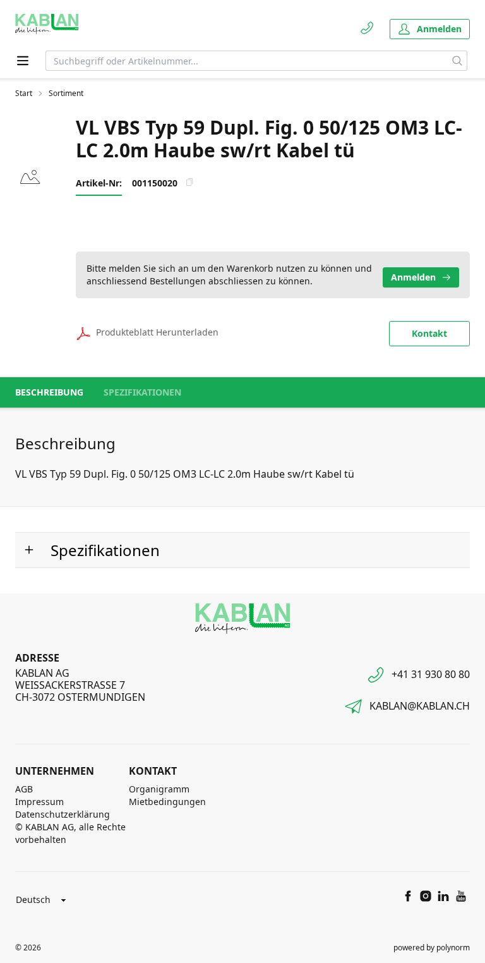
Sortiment (66, 93)
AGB (24, 789)
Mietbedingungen (167, 802)
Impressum (39, 802)
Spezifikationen (142, 392)
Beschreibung (49, 392)
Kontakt (429, 333)
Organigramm (159, 789)
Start (23, 93)
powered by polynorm (431, 947)
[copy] (189, 182)
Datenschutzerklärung (62, 814)
